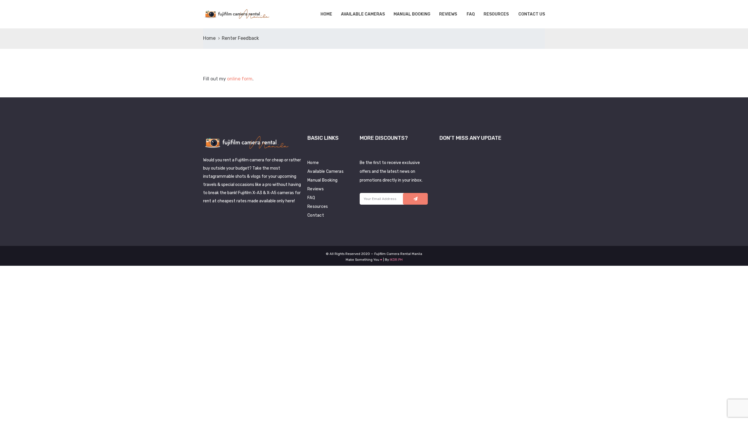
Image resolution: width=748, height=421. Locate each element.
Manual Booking (412, 14)
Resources (496, 14)
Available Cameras (363, 14)
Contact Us (531, 14)
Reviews (448, 14)
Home (326, 14)
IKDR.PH (396, 260)
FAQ (470, 14)
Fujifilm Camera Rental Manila (398, 254)
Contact (315, 215)
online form (239, 79)
